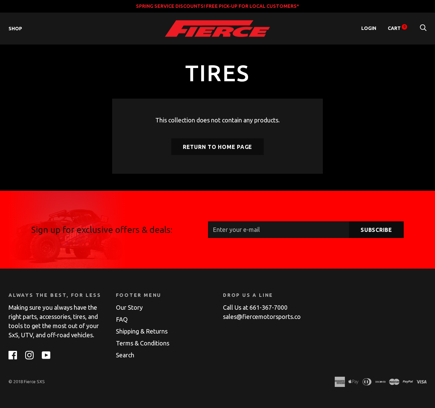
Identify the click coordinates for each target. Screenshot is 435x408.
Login (368, 28)
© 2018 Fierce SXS (26, 381)
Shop (15, 28)
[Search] (423, 28)
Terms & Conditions (142, 343)
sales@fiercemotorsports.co (262, 316)
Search (125, 355)
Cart (396, 28)
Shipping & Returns (142, 331)
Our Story (129, 307)
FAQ (122, 319)
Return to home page (217, 147)
